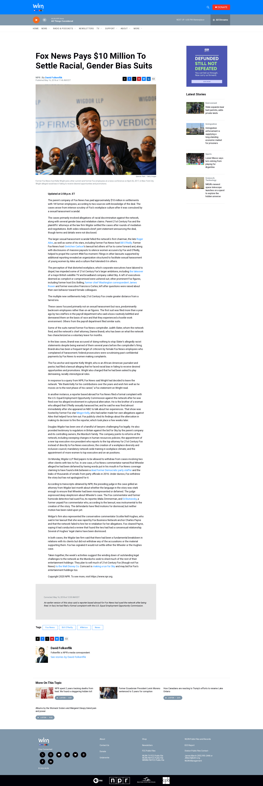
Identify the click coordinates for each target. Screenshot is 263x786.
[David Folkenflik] (42, 654)
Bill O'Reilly (126, 242)
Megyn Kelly (83, 412)
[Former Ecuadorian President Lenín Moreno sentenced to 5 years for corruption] (108, 693)
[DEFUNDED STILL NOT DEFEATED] (206, 66)
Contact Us (104, 745)
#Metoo (84, 627)
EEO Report (190, 745)
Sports (208, 154)
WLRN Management (193, 761)
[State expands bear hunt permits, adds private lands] (195, 108)
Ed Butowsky (130, 498)
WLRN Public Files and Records (198, 739)
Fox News (50, 627)
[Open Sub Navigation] (49, 28)
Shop (144, 739)
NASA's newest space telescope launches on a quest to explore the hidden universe (215, 190)
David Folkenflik (53, 77)
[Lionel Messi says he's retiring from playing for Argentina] (195, 159)
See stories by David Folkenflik (68, 657)
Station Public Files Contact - (197, 751)
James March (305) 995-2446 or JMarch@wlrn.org (199, 757)
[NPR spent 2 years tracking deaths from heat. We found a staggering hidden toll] (44, 693)
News (97, 627)
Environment (211, 103)
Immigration (211, 124)
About (124, 28)
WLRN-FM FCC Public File (152, 758)
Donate (103, 751)
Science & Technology (210, 179)
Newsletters (86, 28)
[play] (36, 20)
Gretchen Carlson (74, 246)
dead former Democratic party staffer (111, 470)
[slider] (48, 19)
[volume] (44, 20)
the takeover (136, 271)
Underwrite (104, 758)
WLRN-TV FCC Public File (152, 756)
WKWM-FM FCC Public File (153, 760)
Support (110, 28)
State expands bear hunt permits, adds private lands (214, 110)
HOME (36, 28)
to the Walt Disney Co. (67, 566)
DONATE (222, 7)
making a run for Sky (104, 566)
